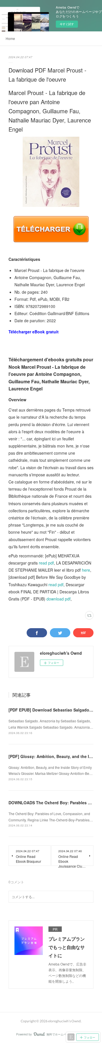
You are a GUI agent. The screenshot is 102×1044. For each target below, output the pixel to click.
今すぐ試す (67, 24)
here (86, 570)
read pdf (46, 563)
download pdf (58, 599)
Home (10, 38)
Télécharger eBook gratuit (33, 331)
